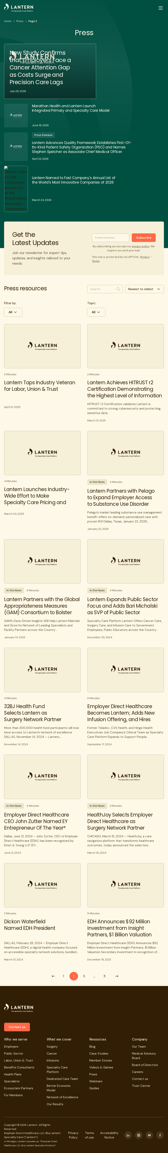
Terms (96, 261)
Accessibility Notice (109, 1135)
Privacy (145, 257)
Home (7, 21)
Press (19, 21)
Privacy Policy (73, 1135)
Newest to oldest (140, 289)
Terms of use (89, 1135)
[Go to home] (18, 8)
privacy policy (140, 246)
